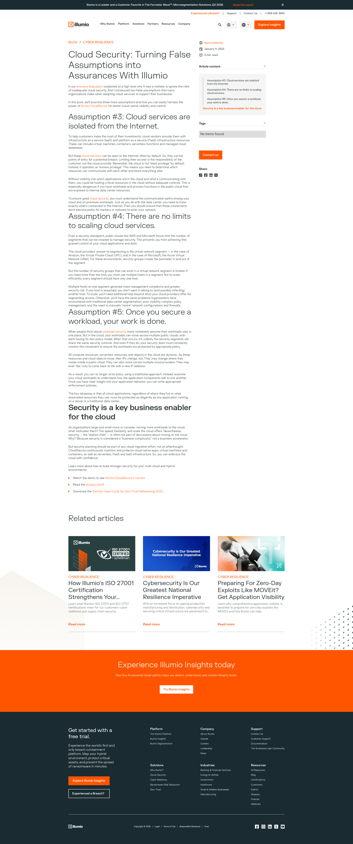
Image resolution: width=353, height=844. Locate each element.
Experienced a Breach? (205, 13)
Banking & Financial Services (215, 770)
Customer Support (261, 738)
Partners (153, 24)
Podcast (255, 799)
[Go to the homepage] (78, 24)
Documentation (259, 743)
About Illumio (207, 734)
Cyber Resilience (98, 42)
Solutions (138, 24)
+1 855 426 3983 (275, 13)
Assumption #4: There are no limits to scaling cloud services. (234, 91)
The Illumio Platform (160, 734)
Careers (204, 743)
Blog (72, 42)
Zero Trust (155, 789)
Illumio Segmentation (161, 743)
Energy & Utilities (209, 775)
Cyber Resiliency (158, 779)
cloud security (99, 198)
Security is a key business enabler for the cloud (232, 108)
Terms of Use (170, 827)
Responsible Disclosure (190, 827)
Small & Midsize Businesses (214, 789)
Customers (256, 784)
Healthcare (206, 784)
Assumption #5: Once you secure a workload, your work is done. (234, 100)
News (203, 753)
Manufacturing (208, 794)
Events (254, 789)
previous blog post (89, 86)
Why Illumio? (156, 770)
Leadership (206, 748)
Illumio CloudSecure (94, 106)
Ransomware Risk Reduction (165, 784)
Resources (168, 24)
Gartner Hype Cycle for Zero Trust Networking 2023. (128, 491)
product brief (95, 485)
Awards (204, 738)
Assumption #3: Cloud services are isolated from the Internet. (233, 82)
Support (232, 13)
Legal (157, 827)
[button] (220, 25)
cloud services (91, 156)
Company (184, 24)
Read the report (243, 5)
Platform (123, 24)
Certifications (258, 779)
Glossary (255, 794)
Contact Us (250, 13)
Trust (206, 827)
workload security (114, 332)
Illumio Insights (158, 738)
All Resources (258, 770)
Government (206, 779)
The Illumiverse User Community (268, 748)
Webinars (256, 804)
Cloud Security (158, 775)
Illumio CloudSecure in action (125, 478)
